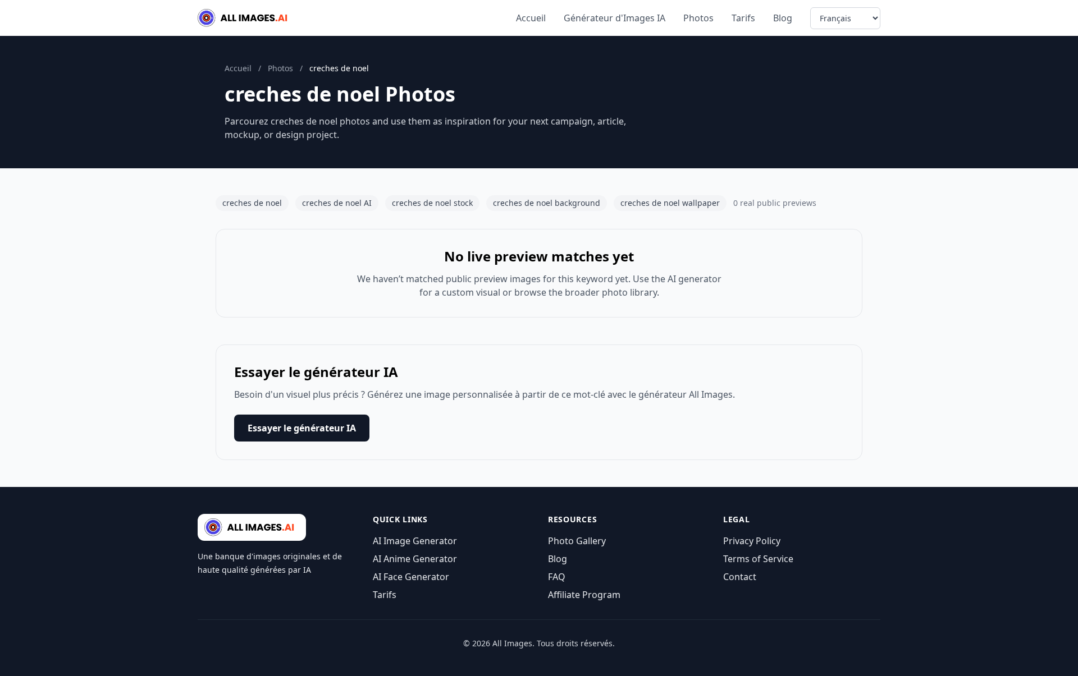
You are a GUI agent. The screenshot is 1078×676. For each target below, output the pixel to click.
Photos (698, 18)
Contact (739, 577)
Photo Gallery (577, 541)
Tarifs (743, 18)
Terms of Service (758, 559)
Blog (782, 18)
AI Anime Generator (415, 559)
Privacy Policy (751, 541)
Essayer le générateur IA (302, 428)
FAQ (556, 577)
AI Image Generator (415, 541)
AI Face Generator (411, 577)
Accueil (531, 18)
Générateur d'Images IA (614, 18)
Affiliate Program (584, 594)
